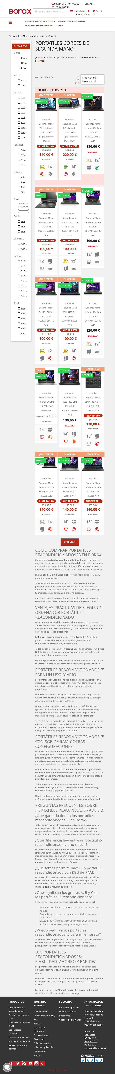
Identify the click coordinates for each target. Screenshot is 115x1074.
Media (24, 187)
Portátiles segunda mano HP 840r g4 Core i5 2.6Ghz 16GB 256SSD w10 (46, 487)
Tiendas (37, 1055)
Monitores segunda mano (38, 25)
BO (20, 11)
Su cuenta (65, 1001)
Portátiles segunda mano (71, 21)
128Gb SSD (24, 97)
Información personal (69, 1007)
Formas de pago (41, 1035)
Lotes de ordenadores (19, 1037)
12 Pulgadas (24, 149)
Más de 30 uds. (24, 318)
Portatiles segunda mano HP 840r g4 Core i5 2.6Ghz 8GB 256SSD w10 (46, 402)
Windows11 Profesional (24, 248)
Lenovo (24, 67)
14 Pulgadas (24, 159)
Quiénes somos (41, 1011)
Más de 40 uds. (24, 323)
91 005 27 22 (90, 1041)
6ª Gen (24, 266)
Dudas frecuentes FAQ (44, 1015)
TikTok (42, 1063)
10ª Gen (24, 281)
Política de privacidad (44, 1047)
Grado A (24, 221)
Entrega (37, 1023)
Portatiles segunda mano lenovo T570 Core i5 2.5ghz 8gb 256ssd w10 (93, 402)
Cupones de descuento (70, 1019)
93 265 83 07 (62, 7)
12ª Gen (24, 290)
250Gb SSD (24, 112)
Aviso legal (39, 1039)
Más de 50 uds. (24, 328)
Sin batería (24, 192)
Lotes (59, 25)
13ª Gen (24, 295)
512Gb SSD (24, 137)
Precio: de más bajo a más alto (92, 79)
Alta (24, 177)
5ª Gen (24, 261)
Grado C (24, 231)
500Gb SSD (24, 132)
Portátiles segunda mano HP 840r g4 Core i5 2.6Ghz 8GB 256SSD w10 (69, 487)
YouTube (30, 1063)
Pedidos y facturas (67, 1011)
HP (24, 62)
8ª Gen (24, 276)
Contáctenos (40, 1051)
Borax (41, 637)
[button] (10, 22)
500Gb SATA (24, 127)
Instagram (36, 1063)
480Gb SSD (24, 122)
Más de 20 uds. (24, 313)
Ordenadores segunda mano (39, 21)
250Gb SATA (24, 107)
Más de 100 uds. (24, 333)
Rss (24, 1063)
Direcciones (64, 1015)
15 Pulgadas (24, 164)
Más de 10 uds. (24, 308)
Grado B (24, 226)
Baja (24, 182)
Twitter (18, 1063)
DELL (24, 57)
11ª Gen (24, 286)
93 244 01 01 (60, 3)
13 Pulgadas (24, 154)
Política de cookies (42, 1043)
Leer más (39, 60)
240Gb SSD (24, 102)
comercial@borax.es (95, 1048)
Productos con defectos (20, 1041)
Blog (36, 1019)
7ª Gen (24, 271)
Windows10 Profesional (24, 243)
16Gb (24, 85)
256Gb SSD (24, 117)
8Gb (24, 80)
